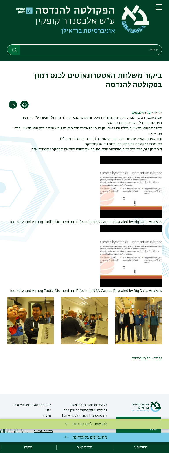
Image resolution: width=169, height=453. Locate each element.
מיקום (28, 447)
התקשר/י (140, 447)
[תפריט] (159, 8)
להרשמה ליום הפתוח (90, 424)
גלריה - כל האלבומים (147, 112)
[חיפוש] (13, 49)
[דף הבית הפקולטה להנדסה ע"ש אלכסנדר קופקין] (78, 23)
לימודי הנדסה (42, 405)
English (13, 105)
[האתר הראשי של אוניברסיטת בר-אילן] (146, 411)
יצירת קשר (84, 447)
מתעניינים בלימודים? (89, 438)
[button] (138, 343)
